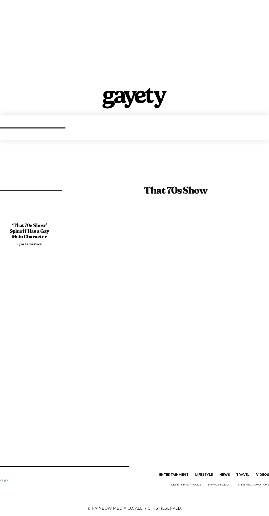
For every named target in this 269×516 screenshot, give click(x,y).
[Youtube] (74, 492)
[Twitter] (60, 492)
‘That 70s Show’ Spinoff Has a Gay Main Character (29, 231)
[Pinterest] (46, 492)
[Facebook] (5, 492)
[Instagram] (19, 492)
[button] (263, 132)
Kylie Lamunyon (29, 244)
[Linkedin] (33, 492)
